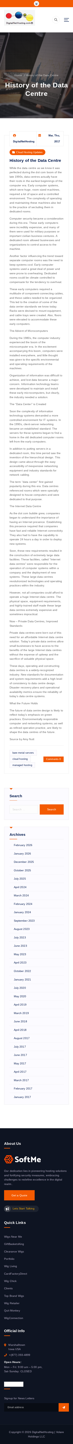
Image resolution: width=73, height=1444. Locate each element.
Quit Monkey (12, 1310)
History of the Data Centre (42, 75)
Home (18, 75)
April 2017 (20, 1071)
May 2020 (20, 996)
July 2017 (20, 1046)
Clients (8, 1288)
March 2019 (21, 1013)
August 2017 (22, 1038)
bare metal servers (23, 752)
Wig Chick (10, 1281)
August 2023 (22, 929)
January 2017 (22, 1097)
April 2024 (20, 887)
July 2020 (20, 987)
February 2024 (23, 903)
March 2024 (21, 895)
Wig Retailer (11, 1303)
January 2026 (22, 853)
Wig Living (10, 1266)
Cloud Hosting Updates (29, 152)
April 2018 (20, 1029)
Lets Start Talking (23, 1208)
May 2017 (20, 1063)
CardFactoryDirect (15, 1273)
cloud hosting (20, 758)
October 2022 (22, 971)
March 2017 (21, 1080)
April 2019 (20, 1004)
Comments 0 (53, 759)
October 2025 (22, 870)
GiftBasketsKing (14, 1244)
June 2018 (20, 1021)
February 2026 (23, 845)
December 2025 (24, 861)
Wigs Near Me (13, 1236)
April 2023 (20, 962)
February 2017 (23, 1088)
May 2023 (20, 954)
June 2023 (20, 945)
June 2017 (20, 1054)
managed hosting (22, 765)
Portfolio (9, 1258)
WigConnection (13, 1318)
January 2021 (22, 979)
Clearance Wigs (14, 1251)
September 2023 (24, 920)
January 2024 (22, 912)
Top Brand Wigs (14, 1295)
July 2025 (20, 878)
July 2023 (20, 937)
